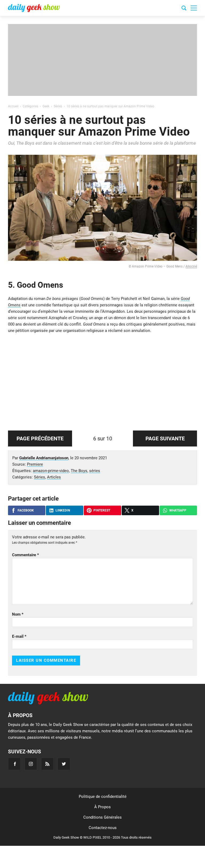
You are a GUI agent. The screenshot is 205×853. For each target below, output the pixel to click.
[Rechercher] (184, 9)
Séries (39, 477)
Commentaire (25, 555)
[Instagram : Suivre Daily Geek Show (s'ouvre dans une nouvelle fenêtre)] (31, 764)
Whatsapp (177, 510)
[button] (194, 8)
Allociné (191, 266)
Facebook (26, 510)
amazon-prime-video (51, 470)
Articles (54, 477)
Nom (17, 614)
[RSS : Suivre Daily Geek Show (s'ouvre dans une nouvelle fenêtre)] (47, 764)
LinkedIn (63, 510)
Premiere (35, 464)
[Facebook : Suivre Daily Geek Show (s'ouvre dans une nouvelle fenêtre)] (14, 764)
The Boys (79, 470)
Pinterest (101, 510)
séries (94, 470)
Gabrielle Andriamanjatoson (43, 458)
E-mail (19, 636)
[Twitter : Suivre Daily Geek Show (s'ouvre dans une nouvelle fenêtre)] (64, 764)
